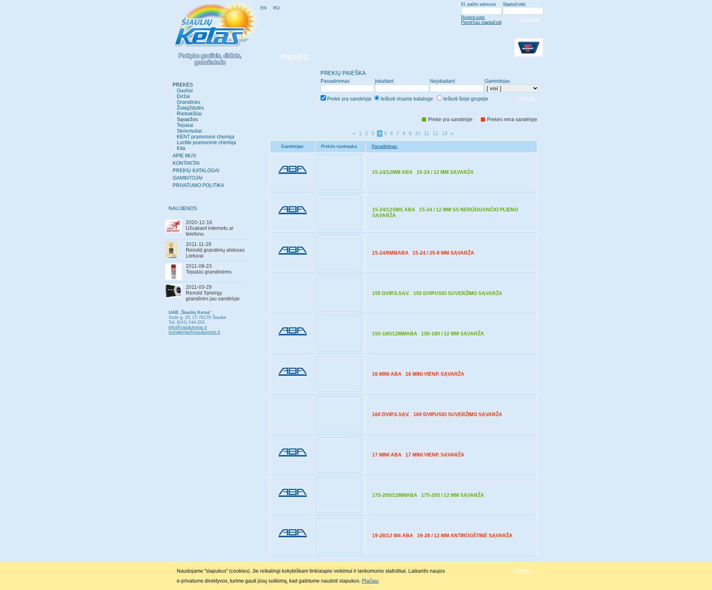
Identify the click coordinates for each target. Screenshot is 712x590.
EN (263, 7)
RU (276, 7)
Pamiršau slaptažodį (481, 22)
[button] (522, 570)
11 (426, 133)
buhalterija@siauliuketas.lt (194, 332)
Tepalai (185, 125)
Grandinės (188, 102)
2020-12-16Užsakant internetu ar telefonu (210, 228)
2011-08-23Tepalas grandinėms (209, 269)
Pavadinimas (384, 146)
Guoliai (185, 91)
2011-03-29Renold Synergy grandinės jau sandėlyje (213, 293)
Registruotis (473, 17)
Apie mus (184, 156)
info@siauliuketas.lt (188, 327)
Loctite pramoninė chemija (206, 142)
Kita (181, 148)
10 (418, 133)
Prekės (183, 85)
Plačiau (370, 581)
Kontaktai (186, 163)
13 (444, 133)
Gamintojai (187, 178)
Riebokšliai (189, 114)
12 (435, 133)
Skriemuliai (189, 131)
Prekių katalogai (196, 170)
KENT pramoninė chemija (205, 137)
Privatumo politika (198, 185)
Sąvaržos (187, 119)
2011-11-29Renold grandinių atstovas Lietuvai (215, 250)
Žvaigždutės (190, 108)
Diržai (183, 96)
